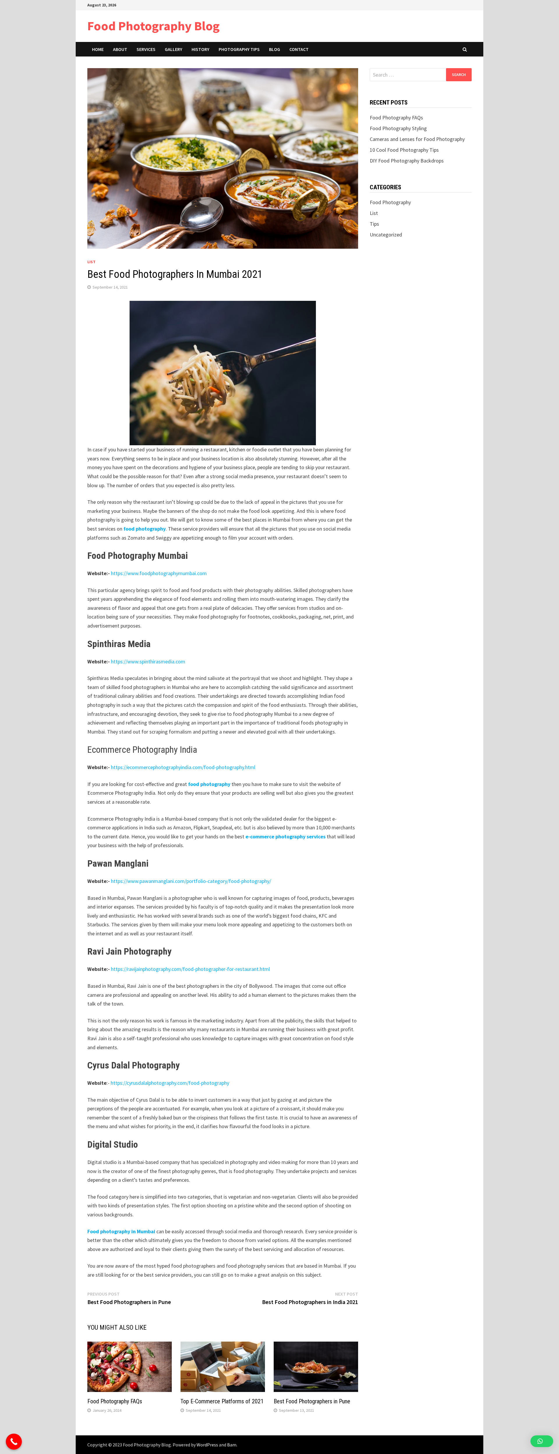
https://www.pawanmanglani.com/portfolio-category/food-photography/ (191, 881)
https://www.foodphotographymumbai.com (159, 573)
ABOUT (120, 49)
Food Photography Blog (153, 26)
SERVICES (146, 49)
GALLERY (173, 49)
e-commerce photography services (285, 836)
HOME (98, 49)
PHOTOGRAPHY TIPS (239, 49)
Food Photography (390, 202)
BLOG (274, 49)
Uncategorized (386, 234)
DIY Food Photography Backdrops (407, 160)
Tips (374, 223)
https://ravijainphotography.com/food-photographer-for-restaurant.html (190, 969)
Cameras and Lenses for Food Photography (417, 139)
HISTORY (200, 49)
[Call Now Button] (14, 1442)
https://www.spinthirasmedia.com (148, 661)
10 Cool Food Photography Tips (404, 149)
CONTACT (299, 49)
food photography (144, 528)
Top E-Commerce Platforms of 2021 (222, 1401)
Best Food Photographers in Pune (312, 1401)
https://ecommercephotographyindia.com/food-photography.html (183, 767)
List (91, 261)
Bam (231, 1445)
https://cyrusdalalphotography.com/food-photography (170, 1083)
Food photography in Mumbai (121, 1231)
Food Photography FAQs (114, 1401)
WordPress (207, 1445)
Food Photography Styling (398, 128)
